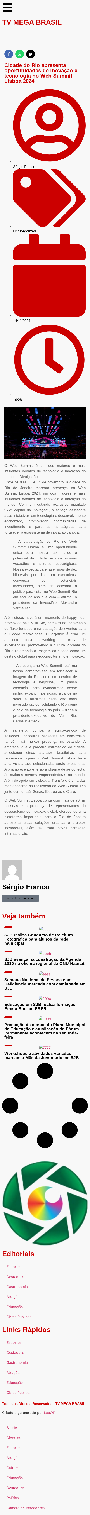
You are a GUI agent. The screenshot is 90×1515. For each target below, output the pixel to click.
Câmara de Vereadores (26, 1508)
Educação (15, 1307)
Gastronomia (17, 1287)
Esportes (14, 1266)
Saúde (12, 1427)
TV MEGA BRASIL (32, 22)
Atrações (14, 1297)
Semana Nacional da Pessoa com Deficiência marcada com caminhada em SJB (45, 984)
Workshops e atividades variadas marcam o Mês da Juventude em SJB (41, 1055)
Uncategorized (24, 231)
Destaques (15, 1276)
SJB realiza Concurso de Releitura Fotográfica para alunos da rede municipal (38, 939)
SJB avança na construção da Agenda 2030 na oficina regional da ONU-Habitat (44, 961)
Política (13, 1498)
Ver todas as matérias (20, 898)
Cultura (13, 1468)
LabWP (49, 1412)
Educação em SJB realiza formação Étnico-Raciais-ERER (40, 1006)
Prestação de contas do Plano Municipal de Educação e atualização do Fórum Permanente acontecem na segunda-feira (44, 1030)
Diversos (14, 1437)
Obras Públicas (19, 1317)
